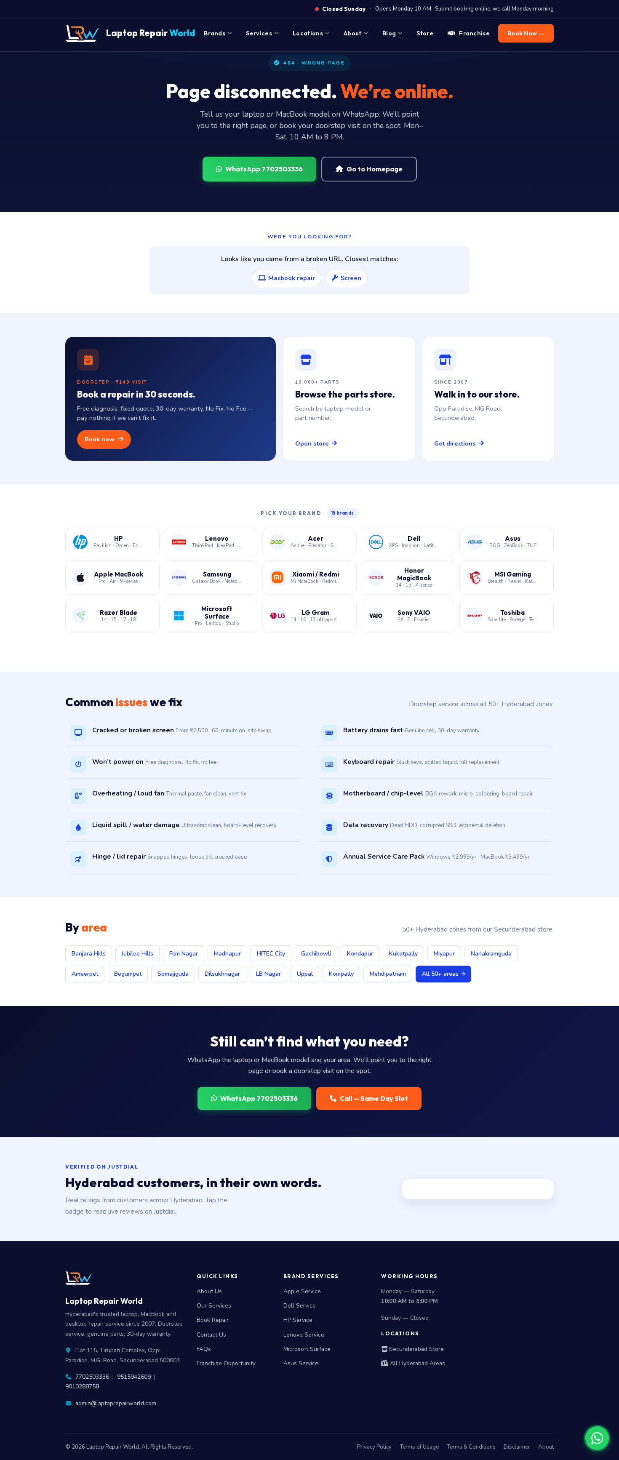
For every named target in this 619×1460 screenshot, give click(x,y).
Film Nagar (183, 954)
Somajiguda (173, 974)
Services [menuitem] (259, 33)
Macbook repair (291, 278)
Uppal (305, 974)
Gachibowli (316, 954)
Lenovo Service (303, 1335)
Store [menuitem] (424, 33)
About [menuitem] (353, 33)
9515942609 (134, 1377)
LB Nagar (268, 974)
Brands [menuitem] (214, 33)
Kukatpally (403, 954)
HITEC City (271, 954)
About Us (209, 1291)
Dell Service (299, 1306)
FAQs (204, 1349)
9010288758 (82, 1387)
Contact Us (211, 1335)
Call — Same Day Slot (374, 1098)
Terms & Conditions (471, 1447)
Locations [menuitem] (308, 33)
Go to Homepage (375, 169)
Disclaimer (517, 1447)
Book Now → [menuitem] (525, 33)
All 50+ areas (440, 974)
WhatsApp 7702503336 (264, 169)
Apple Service (302, 1291)
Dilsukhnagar (222, 974)
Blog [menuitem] (389, 33)
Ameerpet (85, 974)
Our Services (214, 1306)
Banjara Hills (89, 954)
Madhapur (227, 954)
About (546, 1447)
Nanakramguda (491, 954)
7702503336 (92, 1377)
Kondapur (360, 954)
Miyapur (444, 954)
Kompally (341, 974)
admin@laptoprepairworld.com (115, 1403)
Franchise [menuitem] (474, 33)
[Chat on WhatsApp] (597, 1438)
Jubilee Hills (137, 954)
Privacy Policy (374, 1447)
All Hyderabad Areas (416, 1363)
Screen (351, 278)
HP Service (297, 1320)
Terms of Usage (419, 1447)
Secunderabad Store (415, 1349)
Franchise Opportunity (226, 1363)
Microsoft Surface (307, 1349)
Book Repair (213, 1320)
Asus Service (300, 1363)
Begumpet (127, 974)
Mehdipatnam (388, 974)
